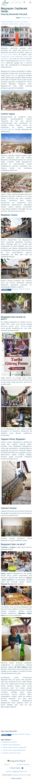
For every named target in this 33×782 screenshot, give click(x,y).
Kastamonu (25, 326)
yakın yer (22, 24)
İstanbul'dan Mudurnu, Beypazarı (15, 747)
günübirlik (24, 21)
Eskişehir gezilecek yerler (12, 753)
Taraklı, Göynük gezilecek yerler (14, 750)
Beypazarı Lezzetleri (10, 742)
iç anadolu (4, 24)
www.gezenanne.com (19, 775)
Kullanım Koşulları (23, 764)
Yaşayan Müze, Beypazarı (11, 745)
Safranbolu (5, 129)
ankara (3, 21)
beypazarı (10, 21)
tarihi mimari (13, 24)
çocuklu (17, 21)
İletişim (7, 764)
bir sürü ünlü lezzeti (9, 54)
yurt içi (28, 24)
